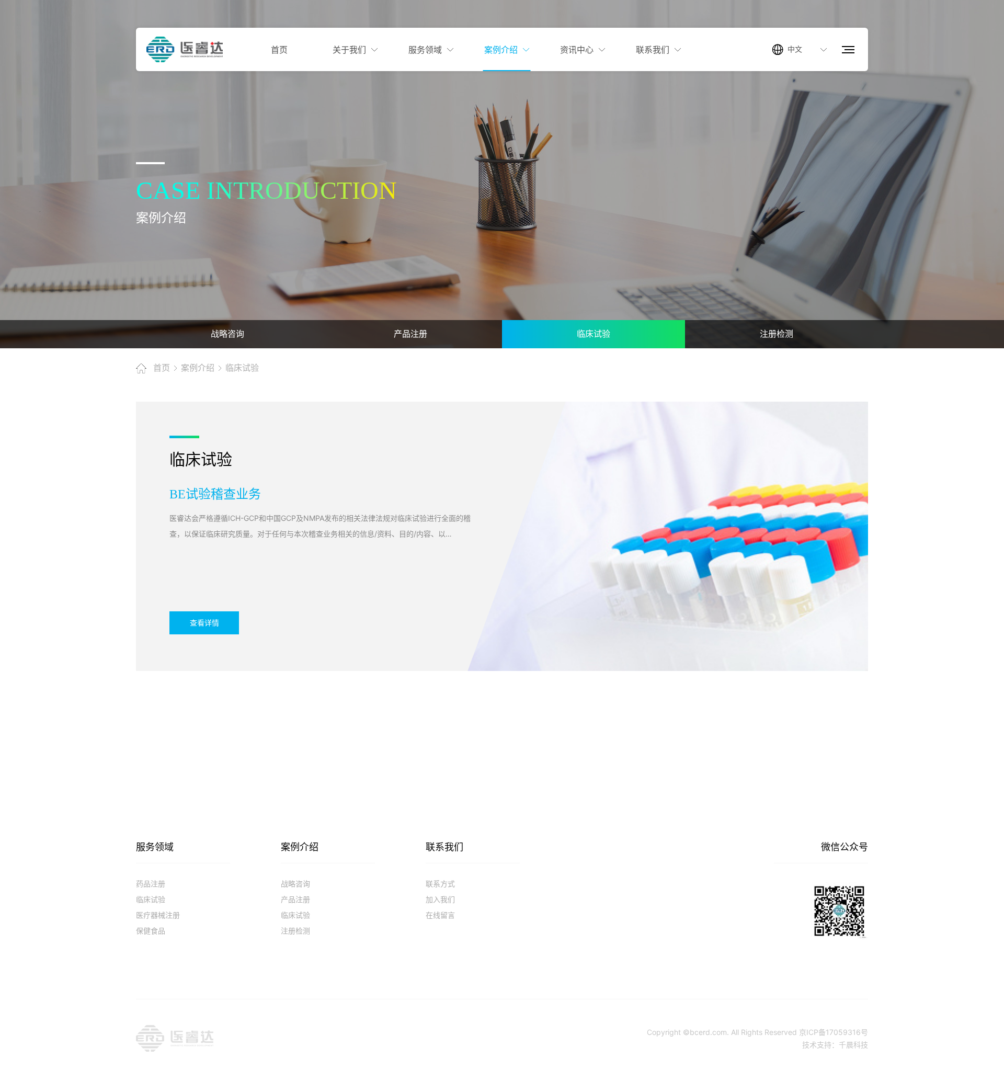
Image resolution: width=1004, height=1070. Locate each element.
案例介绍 (197, 367)
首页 (161, 367)
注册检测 (295, 930)
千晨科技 (853, 1044)
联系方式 (440, 883)
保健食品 (150, 930)
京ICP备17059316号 (833, 1032)
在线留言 (440, 914)
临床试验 (242, 367)
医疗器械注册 (158, 914)
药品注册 (150, 883)
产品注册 (295, 899)
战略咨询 (295, 883)
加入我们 (440, 899)
